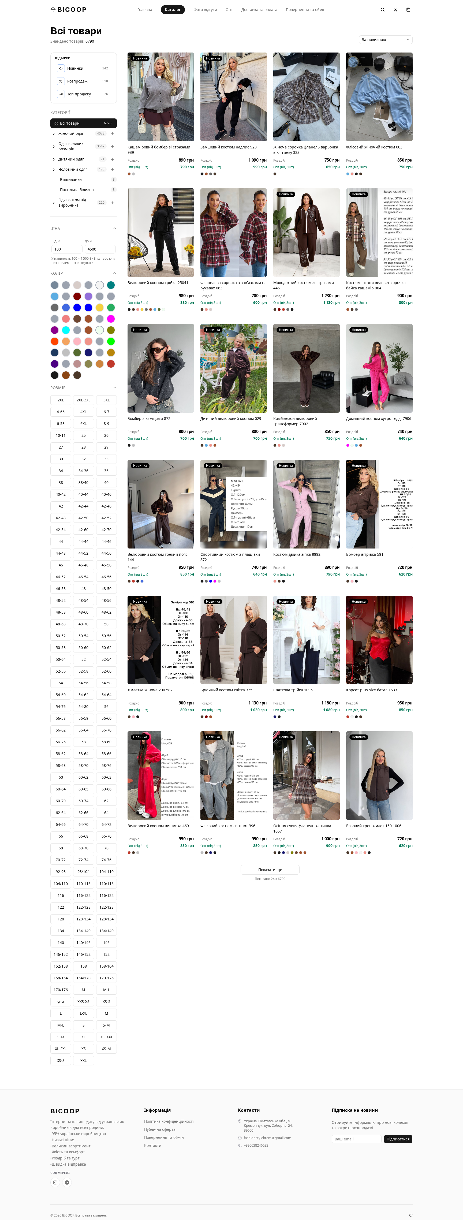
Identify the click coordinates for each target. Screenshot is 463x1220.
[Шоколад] (77, 375)
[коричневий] (77, 319)
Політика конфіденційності (169, 1121)
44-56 (106, 553)
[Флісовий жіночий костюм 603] (379, 97)
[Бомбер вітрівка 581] (379, 504)
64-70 (83, 824)
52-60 (106, 671)
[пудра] (77, 341)
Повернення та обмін (306, 9)
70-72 (61, 860)
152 (106, 954)
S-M (60, 1036)
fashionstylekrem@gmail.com (267, 1138)
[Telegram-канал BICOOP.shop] (67, 1182)
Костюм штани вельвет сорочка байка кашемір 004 (376, 285)
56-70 (106, 730)
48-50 (106, 588)
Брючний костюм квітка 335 (226, 689)
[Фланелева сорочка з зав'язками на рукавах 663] (233, 232)
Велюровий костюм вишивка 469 (158, 825)
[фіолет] (54, 364)
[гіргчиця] (99, 296)
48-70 (83, 624)
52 (83, 659)
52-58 (83, 671)
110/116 (106, 883)
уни (60, 1001)
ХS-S (106, 1001)
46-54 (83, 577)
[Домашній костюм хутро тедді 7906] (379, 368)
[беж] (77, 285)
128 (61, 918)
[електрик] (88, 308)
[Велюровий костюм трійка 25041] (161, 232)
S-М (106, 1025)
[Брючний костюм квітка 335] (233, 640)
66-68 (83, 836)
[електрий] (77, 308)
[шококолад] (66, 375)
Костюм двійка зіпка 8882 (296, 554)
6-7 (106, 412)
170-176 (106, 977)
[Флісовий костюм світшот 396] (233, 775)
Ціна (55, 228)
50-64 (61, 659)
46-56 (106, 577)
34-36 (83, 470)
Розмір (58, 387)
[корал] (54, 319)
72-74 (83, 860)
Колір (56, 273)
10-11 (61, 435)
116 (61, 895)
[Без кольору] (88, 285)
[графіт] (54, 308)
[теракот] (99, 353)
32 (83, 459)
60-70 (61, 801)
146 (106, 942)
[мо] (77, 330)
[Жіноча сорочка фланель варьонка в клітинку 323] (306, 97)
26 (106, 435)
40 (106, 482)
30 (61, 459)
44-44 (83, 541)
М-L (106, 989)
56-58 (61, 718)
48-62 (106, 612)
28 (83, 447)
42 (61, 506)
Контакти (152, 1145)
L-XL (83, 1013)
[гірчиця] (111, 296)
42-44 (83, 506)
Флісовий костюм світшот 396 (227, 825)
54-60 (61, 694)
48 (83, 588)
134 (61, 930)
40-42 (61, 494)
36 (106, 470)
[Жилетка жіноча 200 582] (161, 640)
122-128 (83, 907)
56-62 (61, 730)
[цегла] (99, 364)
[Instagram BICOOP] (55, 1182)
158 (83, 966)
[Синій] (54, 353)
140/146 (83, 942)
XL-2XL (60, 1048)
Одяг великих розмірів (70, 146)
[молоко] (99, 330)
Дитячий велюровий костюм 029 (230, 418)
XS (83, 1048)
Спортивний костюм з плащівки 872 (230, 557)
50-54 (83, 636)
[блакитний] (54, 296)
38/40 (83, 482)
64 (106, 812)
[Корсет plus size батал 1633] (379, 640)
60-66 (106, 789)
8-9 (106, 423)
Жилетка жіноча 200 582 (150, 689)
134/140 (106, 930)
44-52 (83, 553)
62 (106, 801)
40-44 (83, 494)
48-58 (61, 612)
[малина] (111, 319)
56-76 (61, 742)
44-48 (61, 553)
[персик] (66, 341)
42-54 (61, 529)
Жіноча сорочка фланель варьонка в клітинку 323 (305, 149)
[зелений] (111, 308)
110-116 (83, 883)
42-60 (83, 529)
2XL (61, 400)
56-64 (83, 730)
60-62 (83, 777)
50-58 (61, 647)
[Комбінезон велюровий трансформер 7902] (306, 368)
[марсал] (54, 330)
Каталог (173, 9)
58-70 (83, 765)
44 (61, 541)
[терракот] (111, 353)
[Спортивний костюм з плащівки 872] (233, 504)
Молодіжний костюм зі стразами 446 (303, 285)
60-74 (83, 801)
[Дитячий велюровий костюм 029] (233, 368)
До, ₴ (88, 241)
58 (83, 742)
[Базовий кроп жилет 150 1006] (379, 775)
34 (61, 470)
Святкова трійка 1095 (293, 689)
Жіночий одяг (71, 133)
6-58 (61, 423)
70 (106, 848)
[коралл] (66, 319)
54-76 (61, 706)
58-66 (106, 753)
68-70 (83, 848)
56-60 (106, 718)
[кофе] (88, 319)
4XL (83, 412)
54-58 (106, 683)
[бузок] (88, 296)
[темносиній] (88, 353)
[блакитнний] (66, 296)
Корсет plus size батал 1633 (371, 689)
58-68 (61, 765)
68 (61, 848)
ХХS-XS (83, 1001)
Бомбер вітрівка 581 (364, 554)
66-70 (106, 836)
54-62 (83, 694)
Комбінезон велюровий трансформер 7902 (295, 421)
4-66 (61, 412)
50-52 (61, 636)
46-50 (106, 565)
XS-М (106, 1048)
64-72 (106, 824)
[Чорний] (54, 375)
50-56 (106, 636)
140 (61, 942)
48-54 (83, 600)
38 (61, 482)
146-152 (61, 954)
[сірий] (66, 353)
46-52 (61, 577)
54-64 (106, 694)
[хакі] (88, 364)
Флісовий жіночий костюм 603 (374, 147)
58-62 (61, 753)
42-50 (83, 518)
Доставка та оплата (259, 9)
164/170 (83, 977)
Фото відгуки (205, 9)
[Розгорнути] (53, 133)
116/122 (106, 895)
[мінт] (66, 330)
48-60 (83, 612)
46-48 (83, 565)
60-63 (106, 777)
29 (106, 447)
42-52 (106, 518)
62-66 (83, 812)
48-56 (106, 600)
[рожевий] (88, 341)
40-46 (106, 494)
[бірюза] (111, 285)
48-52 (61, 600)
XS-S (61, 1060)
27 (61, 447)
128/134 (106, 918)
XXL (83, 1060)
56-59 (83, 718)
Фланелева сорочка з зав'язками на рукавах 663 (233, 285)
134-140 (83, 930)
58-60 (106, 742)
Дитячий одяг (71, 159)
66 (61, 836)
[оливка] (111, 330)
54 (61, 683)
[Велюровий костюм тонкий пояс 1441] (161, 504)
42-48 (61, 518)
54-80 (83, 706)
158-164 (106, 966)
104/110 (61, 883)
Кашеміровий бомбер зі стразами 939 (159, 149)
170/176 (61, 989)
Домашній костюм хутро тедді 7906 (378, 418)
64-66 (61, 824)
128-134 (83, 918)
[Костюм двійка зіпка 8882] (306, 504)
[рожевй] (99, 341)
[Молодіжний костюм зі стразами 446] (306, 232)
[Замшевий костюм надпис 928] (233, 97)
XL (83, 1036)
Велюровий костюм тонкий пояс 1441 (158, 557)
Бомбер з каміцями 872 (149, 418)
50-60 (83, 647)
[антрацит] (54, 285)
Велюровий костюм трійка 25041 (158, 282)
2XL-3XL (83, 400)
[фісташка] (66, 364)
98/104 (83, 871)
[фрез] (77, 364)
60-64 (61, 789)
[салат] (111, 341)
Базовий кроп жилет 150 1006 (373, 825)
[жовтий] (99, 308)
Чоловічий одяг (72, 169)
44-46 (106, 541)
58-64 (83, 753)
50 (106, 624)
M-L (60, 1025)
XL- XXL (106, 1036)
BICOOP (72, 9)
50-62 (106, 647)
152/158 (61, 966)
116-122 (83, 895)
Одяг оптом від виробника (72, 202)
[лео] (99, 319)
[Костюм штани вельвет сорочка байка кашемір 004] (379, 232)
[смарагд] (77, 353)
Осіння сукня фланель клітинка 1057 (302, 828)
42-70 (106, 529)
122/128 (106, 907)
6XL (83, 423)
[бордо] (77, 296)
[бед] (66, 285)
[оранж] (54, 341)
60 (61, 777)
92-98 (61, 871)
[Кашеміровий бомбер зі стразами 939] (161, 97)
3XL (106, 400)
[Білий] (99, 285)
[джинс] (66, 308)
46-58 (61, 588)
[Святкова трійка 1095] (306, 640)
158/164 (61, 977)
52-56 (61, 671)
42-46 (106, 506)
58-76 (106, 765)
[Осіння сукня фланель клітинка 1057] (306, 775)
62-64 (61, 812)
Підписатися (398, 1138)
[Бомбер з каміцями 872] (161, 368)
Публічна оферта (160, 1129)
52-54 (106, 659)
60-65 (83, 789)
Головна (144, 9)
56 (106, 706)
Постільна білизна (77, 189)
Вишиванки (71, 179)
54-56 (83, 683)
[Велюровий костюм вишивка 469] (161, 775)
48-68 (61, 624)
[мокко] (88, 330)
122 (61, 907)
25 (83, 435)
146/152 (83, 954)
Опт (229, 9)
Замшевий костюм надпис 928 (228, 147)
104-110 (106, 871)
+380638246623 (256, 1145)
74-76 (106, 860)
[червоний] (111, 364)
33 (106, 459)
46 (61, 565)
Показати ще (270, 869)
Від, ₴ (55, 241)
